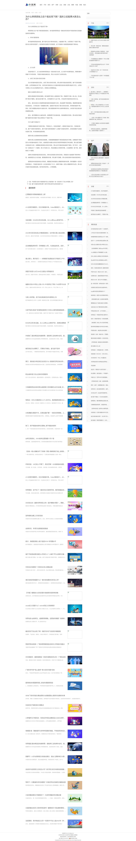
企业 (61, 5)
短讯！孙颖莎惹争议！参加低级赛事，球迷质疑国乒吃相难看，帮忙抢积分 (100, 318)
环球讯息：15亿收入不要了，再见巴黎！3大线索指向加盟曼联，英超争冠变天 (46, 464)
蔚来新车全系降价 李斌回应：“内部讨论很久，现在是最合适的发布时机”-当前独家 (99, 53)
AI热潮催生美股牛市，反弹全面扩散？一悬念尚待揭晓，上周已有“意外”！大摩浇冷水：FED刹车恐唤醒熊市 (46, 413)
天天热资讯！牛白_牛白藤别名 (98, 357)
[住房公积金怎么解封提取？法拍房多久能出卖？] (98, 149)
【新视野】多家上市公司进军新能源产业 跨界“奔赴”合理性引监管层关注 (100, 322)
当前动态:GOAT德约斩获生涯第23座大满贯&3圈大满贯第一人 (100, 307)
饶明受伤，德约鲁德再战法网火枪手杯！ (100, 400)
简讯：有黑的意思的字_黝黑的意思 (100, 268)
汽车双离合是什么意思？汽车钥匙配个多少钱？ (99, 76)
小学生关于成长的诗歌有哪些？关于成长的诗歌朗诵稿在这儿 (100, 232)
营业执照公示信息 (73, 838)
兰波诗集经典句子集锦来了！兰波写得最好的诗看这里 (43, 795)
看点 (84, 5)
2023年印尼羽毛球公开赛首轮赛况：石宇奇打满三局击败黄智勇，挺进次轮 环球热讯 (46, 233)
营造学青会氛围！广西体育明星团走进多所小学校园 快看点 (45, 644)
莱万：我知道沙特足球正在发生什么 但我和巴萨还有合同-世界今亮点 (46, 361)
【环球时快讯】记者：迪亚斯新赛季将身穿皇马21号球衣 (100, 381)
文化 (69, 5)
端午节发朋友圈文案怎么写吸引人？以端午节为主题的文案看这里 (46, 554)
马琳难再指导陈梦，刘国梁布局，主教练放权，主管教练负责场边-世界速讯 (100, 404)
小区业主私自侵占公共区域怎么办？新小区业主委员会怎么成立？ (99, 175)
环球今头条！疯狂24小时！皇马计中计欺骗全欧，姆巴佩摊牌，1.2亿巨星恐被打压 (100, 271)
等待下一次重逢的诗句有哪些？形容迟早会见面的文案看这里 (46, 782)
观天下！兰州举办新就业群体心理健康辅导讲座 (100, 240)
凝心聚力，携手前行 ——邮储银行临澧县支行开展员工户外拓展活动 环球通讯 (46, 258)
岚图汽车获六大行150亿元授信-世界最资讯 (40, 271)
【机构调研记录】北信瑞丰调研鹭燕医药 (100, 299)
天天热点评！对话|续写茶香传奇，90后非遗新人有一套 (100, 393)
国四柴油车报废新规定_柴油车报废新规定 (39, 683)
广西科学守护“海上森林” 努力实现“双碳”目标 (40, 670)
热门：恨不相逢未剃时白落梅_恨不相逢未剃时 (41, 425)
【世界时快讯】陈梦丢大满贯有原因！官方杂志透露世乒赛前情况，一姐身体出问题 (100, 408)
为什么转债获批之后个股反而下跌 (42, 171)
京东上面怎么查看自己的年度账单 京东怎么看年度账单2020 (100, 256)
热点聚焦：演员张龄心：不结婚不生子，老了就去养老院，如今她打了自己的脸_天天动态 (100, 373)
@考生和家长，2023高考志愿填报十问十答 (40, 438)
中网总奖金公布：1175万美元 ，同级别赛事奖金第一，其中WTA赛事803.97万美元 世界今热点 (100, 311)
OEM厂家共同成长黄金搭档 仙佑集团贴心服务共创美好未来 (45, 695)
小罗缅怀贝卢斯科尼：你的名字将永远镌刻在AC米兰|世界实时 (46, 718)
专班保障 (93, 365)
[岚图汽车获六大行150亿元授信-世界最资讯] (98, 32)
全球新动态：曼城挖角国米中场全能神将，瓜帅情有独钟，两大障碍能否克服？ (100, 275)
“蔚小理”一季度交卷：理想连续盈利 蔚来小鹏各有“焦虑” (99, 46)
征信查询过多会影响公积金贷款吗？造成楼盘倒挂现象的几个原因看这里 (99, 169)
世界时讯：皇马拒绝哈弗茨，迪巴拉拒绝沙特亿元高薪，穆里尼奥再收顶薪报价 (100, 389)
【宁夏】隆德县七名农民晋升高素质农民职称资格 (42, 593)
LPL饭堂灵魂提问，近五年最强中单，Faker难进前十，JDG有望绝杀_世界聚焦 (46, 207)
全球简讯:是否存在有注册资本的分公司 (100, 287)
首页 (41, 5)
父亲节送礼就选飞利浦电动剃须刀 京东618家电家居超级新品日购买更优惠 (46, 310)
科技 (76, 5)
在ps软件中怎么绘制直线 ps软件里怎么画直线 (100, 260)
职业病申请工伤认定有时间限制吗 (37, 374)
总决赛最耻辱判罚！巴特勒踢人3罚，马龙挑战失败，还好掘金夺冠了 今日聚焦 (46, 246)
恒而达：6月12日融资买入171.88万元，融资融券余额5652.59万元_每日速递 (46, 400)
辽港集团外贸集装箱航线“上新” (36, 194)
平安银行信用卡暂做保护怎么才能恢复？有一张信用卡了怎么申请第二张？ (53, 181)
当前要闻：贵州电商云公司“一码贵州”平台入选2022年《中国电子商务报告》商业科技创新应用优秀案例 (46, 821)
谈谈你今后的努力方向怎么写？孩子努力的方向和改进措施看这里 (46, 769)
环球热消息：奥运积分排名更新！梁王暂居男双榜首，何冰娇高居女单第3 (100, 330)
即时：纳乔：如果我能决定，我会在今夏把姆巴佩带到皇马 (100, 385)
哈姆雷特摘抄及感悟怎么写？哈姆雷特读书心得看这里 (100, 236)
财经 (80, 5)
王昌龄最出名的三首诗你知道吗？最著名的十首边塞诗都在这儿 (46, 808)
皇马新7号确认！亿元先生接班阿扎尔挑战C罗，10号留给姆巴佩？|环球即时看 (100, 396)
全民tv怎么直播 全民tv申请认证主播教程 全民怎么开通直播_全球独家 (100, 244)
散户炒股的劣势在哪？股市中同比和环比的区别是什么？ (48, 184)
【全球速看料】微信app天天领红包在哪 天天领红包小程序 (100, 248)
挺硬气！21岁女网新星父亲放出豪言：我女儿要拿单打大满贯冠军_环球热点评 (46, 756)
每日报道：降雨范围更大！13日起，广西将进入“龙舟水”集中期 (100, 420)
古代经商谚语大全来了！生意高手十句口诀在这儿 (100, 229)
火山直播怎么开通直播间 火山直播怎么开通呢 (100, 252)
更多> (108, 23)
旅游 (65, 5)
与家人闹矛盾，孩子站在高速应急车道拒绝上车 (41, 297)
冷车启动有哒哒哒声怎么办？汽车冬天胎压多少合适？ (99, 65)
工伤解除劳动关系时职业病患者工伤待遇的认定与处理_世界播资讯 (46, 387)
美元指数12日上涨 (95, 346)
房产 (53, 5)
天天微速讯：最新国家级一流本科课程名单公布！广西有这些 (46, 657)
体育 (57, 5)
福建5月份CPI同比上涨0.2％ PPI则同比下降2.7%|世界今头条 (46, 284)
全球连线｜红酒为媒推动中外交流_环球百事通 (100, 412)
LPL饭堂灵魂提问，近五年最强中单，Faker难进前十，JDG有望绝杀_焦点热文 (46, 477)
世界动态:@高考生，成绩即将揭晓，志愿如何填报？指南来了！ (46, 618)
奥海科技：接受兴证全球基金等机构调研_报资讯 (100, 295)
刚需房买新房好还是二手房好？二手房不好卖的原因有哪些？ (99, 164)
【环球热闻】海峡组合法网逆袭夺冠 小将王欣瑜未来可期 (100, 342)
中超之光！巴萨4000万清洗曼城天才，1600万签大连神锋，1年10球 (100, 377)
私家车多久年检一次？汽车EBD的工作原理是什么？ (98, 70)
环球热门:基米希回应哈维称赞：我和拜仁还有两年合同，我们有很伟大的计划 (46, 336)
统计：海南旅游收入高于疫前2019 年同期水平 (41, 541)
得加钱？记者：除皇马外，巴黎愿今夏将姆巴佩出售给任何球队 (100, 334)
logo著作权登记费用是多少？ (98, 291)
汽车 (45, 5)
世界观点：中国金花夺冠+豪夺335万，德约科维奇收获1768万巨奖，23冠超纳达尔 (100, 314)
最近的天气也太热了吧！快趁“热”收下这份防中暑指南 (43, 631)
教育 (72, 5)
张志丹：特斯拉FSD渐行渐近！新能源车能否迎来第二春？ (100, 369)
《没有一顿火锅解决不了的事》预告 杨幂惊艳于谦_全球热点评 (46, 451)
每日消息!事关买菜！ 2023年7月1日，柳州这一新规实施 (100, 416)
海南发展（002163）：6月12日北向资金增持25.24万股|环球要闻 (100, 354)
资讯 (49, 5)
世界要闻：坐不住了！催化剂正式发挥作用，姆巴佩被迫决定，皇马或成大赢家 (46, 490)
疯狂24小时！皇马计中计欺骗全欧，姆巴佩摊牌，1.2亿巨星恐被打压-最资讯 (100, 279)
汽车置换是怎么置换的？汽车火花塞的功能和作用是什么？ (99, 59)
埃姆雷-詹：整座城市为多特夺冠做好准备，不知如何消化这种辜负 (46, 731)
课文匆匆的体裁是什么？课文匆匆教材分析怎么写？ (43, 580)
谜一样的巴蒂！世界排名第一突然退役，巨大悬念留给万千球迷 (100, 283)
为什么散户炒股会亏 (72, 171)
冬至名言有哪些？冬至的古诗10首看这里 (39, 567)
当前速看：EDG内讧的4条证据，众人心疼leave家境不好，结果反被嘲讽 (46, 220)
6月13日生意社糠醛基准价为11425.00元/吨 (100, 264)
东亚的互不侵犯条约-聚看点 (35, 705)
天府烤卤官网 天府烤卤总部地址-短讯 (100, 361)
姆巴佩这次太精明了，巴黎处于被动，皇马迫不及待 (43, 348)
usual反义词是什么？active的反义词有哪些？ (41, 605)
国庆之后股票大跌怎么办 (59, 171)
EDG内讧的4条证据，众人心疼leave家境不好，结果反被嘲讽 (46, 323)
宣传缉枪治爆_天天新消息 (34, 515)
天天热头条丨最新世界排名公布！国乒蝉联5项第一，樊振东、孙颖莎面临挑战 (46, 503)
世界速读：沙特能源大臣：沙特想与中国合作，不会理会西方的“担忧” (100, 350)
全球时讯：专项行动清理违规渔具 (37, 528)
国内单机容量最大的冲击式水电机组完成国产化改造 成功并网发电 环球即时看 (100, 326)
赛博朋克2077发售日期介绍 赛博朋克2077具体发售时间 (100, 303)
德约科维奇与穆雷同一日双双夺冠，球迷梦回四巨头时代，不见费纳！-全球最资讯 (100, 338)
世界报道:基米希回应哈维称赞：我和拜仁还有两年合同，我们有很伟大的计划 (46, 743)
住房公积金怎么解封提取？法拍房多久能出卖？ (99, 158)
